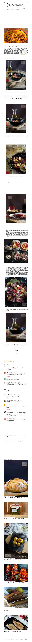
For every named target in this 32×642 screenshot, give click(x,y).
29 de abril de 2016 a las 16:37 (13, 404)
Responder (8, 370)
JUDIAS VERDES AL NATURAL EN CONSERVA (14, 518)
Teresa (7, 372)
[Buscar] (27, 2)
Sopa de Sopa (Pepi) (9, 382)
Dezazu (7, 378)
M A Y (7, 418)
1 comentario (8, 632)
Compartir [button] (5, 632)
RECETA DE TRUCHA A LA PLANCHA (12, 631)
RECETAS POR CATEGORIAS (13, 9)
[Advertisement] (16, 19)
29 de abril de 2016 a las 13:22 (12, 378)
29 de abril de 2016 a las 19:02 (12, 418)
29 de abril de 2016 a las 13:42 (16, 382)
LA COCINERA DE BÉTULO (10, 394)
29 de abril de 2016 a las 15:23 (18, 394)
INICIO (7, 9)
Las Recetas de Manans (9, 400)
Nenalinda (7, 411)
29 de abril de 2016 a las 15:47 (17, 400)
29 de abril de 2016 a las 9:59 (12, 372)
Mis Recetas (8, 404)
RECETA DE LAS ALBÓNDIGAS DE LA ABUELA (14, 559)
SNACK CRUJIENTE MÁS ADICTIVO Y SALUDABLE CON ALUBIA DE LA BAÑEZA (15, 45)
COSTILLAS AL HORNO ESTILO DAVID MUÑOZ (15, 582)
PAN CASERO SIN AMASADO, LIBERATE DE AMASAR (16, 497)
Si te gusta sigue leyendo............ (23, 54)
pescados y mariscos (8, 360)
